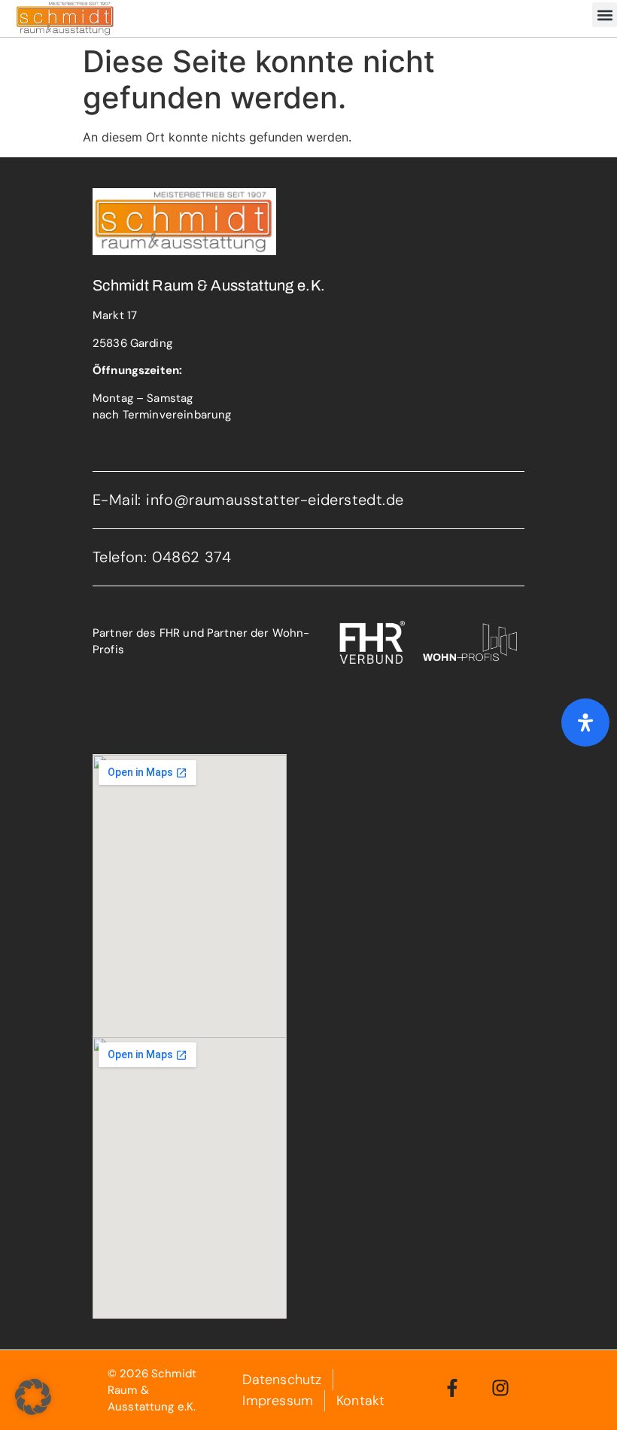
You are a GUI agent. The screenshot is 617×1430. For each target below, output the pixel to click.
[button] (604, 14)
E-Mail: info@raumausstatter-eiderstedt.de (248, 500)
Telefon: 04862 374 (162, 557)
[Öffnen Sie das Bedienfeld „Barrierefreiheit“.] (585, 722)
